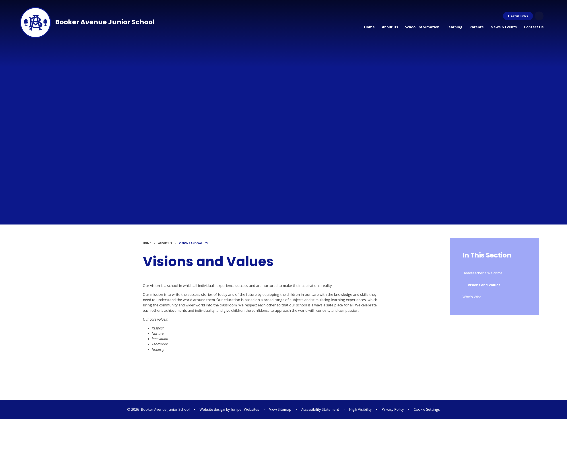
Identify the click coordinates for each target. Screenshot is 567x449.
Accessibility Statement (320, 409)
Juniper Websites (244, 409)
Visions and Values (193, 243)
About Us (165, 243)
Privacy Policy (393, 409)
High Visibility (360, 409)
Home (147, 243)
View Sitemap (280, 409)
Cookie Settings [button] (427, 409)
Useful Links (518, 16)
